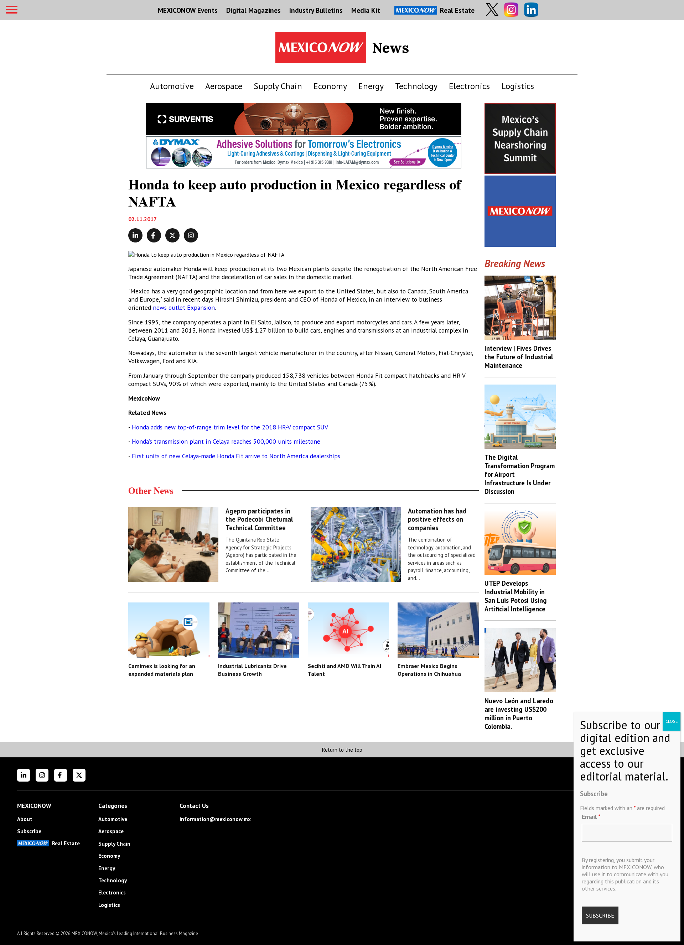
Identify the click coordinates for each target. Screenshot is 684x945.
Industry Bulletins (316, 10)
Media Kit (365, 10)
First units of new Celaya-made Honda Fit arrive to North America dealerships (236, 456)
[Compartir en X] (172, 235)
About (24, 819)
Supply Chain (278, 86)
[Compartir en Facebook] (154, 235)
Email (591, 817)
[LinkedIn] (23, 775)
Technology (416, 86)
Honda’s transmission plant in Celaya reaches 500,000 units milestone (226, 441)
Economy (330, 86)
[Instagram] (42, 775)
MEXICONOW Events (188, 10)
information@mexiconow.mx (215, 819)
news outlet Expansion (184, 307)
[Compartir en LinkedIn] (135, 235)
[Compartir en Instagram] (191, 235)
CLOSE (671, 721)
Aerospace (223, 86)
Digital (253, 10)
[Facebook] (60, 775)
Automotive (172, 86)
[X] (79, 775)
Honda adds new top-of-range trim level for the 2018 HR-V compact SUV (230, 427)
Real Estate (457, 10)
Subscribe (29, 831)
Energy (371, 86)
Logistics (517, 86)
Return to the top (342, 749)
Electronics (469, 86)
